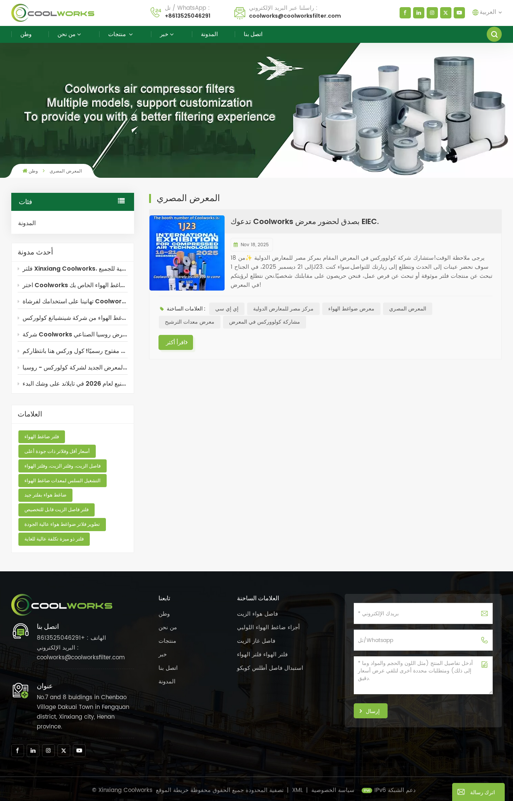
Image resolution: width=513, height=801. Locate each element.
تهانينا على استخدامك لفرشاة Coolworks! (75, 301)
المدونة (209, 34)
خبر (164, 34)
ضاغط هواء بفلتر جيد (45, 494)
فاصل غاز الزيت (256, 641)
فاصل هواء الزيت (257, 614)
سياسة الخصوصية (333, 790)
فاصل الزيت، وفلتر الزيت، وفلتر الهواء (62, 465)
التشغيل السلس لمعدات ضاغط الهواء (62, 480)
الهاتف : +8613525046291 (71, 638)
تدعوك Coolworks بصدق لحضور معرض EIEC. (305, 221)
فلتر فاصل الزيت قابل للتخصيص (56, 509)
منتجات (117, 34)
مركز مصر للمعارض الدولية (283, 308)
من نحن (66, 34)
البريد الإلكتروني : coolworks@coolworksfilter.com (81, 652)
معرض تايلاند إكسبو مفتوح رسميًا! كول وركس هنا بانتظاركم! (75, 351)
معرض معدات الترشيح (189, 322)
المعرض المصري (407, 308)
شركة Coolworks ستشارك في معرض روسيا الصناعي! (75, 334)
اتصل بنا (253, 34)
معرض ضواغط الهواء (351, 308)
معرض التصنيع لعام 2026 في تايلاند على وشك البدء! (75, 383)
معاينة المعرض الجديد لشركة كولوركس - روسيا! (75, 367)
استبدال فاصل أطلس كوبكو (270, 668)
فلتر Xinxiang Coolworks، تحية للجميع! (75, 268)
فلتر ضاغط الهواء (41, 436)
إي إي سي (226, 308)
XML (297, 790)
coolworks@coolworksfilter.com (295, 16)
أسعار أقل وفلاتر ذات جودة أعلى (57, 451)
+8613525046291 (187, 16)
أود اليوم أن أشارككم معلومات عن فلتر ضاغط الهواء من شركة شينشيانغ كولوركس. (75, 317)
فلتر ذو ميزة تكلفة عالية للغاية (54, 538)
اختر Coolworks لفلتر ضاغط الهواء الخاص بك (75, 285)
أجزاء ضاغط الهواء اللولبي (268, 627)
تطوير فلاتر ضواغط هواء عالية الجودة (62, 524)
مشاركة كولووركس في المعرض (264, 322)
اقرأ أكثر (175, 342)
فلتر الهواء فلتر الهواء (262, 654)
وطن (26, 34)
